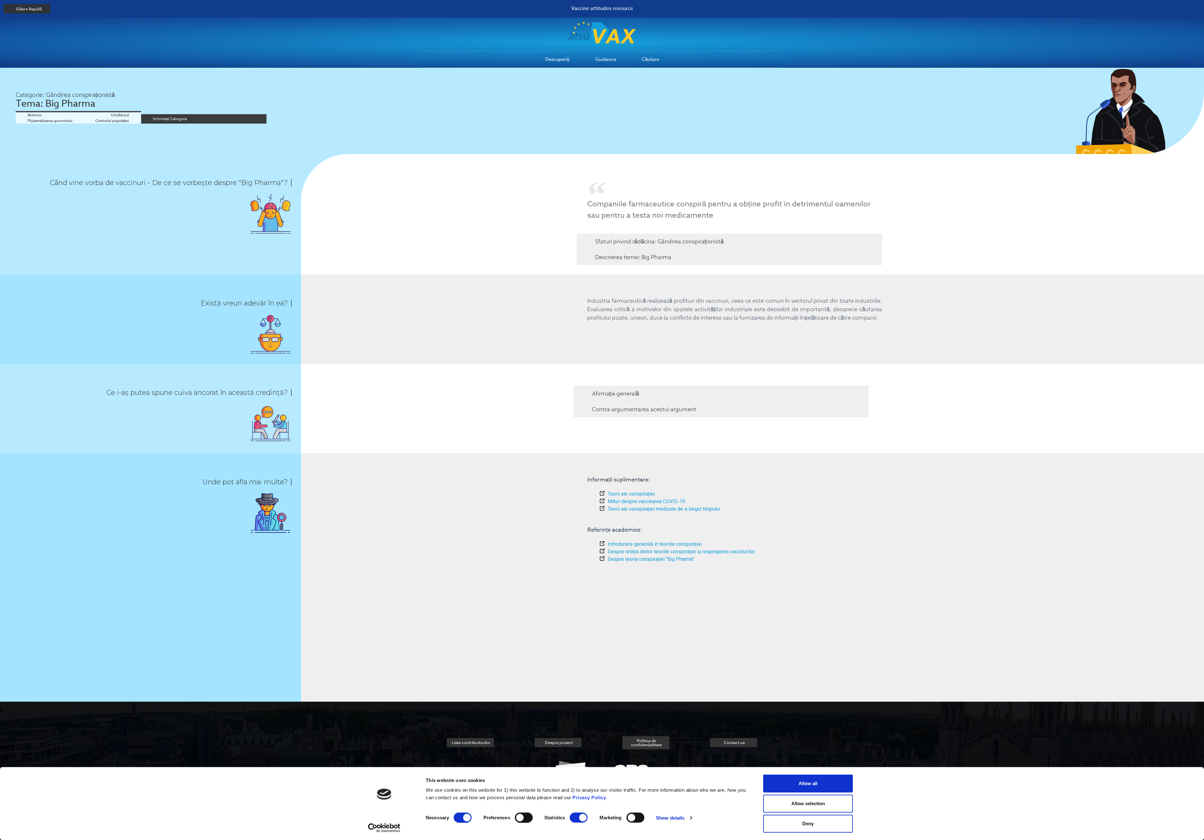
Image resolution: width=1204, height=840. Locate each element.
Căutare (650, 59)
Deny (808, 823)
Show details (670, 817)
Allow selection (808, 803)
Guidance (605, 59)
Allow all (808, 783)
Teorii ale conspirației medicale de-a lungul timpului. (664, 509)
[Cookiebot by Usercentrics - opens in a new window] (384, 827)
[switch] (524, 817)
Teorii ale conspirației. (632, 494)
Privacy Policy (589, 797)
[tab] (729, 241)
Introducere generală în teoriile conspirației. (655, 544)
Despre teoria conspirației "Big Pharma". (651, 559)
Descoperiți (557, 59)
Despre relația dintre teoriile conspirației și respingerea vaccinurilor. (681, 552)
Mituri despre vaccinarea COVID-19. (647, 501)
